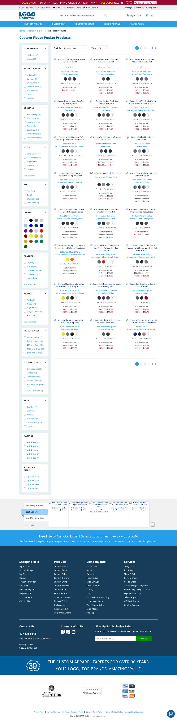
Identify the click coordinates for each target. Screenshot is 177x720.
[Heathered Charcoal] (63, 151)
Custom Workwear (62, 585)
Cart (150, 15)
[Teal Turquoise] (36, 241)
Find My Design (26, 570)
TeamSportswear (62, 597)
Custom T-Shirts (61, 577)
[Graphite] (103, 79)
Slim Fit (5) (31, 191)
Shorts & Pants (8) (34, 86)
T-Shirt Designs (136, 585)
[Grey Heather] (108, 223)
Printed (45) (32, 373)
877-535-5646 (44, 7)
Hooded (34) (32, 278)
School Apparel (131, 597)
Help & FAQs (25, 593)
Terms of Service (53, 712)
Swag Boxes (130, 566)
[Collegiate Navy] (72, 187)
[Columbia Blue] (26, 225)
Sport (27, 400)
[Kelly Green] (41, 241)
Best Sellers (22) (34, 134)
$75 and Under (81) (35, 345)
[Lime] (67, 259)
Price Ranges (31, 330)
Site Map (90, 612)
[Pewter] (146, 79)
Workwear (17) (33, 83)
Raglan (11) (32, 161)
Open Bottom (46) (34, 270)
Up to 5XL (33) (33, 484)
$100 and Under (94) (36, 349)
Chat (58, 7)
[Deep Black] (106, 151)
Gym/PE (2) (31, 411)
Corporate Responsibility (97, 597)
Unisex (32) (32, 59)
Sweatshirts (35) (34, 157)
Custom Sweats (61, 570)
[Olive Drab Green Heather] (99, 262)
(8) (37, 446)
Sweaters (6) (32, 90)
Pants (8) (30, 169)
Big (38, 30)
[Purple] (26, 231)
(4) (37, 450)
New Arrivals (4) (33, 122)
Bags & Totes (60, 601)
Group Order (130, 581)
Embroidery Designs (138, 589)
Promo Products (84, 24)
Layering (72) (32, 262)
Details (93, 3)
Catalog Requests (132, 605)
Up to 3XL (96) (33, 476)
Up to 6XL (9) (32, 488)
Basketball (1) (32, 418)
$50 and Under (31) (35, 341)
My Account (24, 566)
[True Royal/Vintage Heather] (135, 187)
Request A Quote (27, 589)
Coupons (23, 577)
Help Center (91, 7)
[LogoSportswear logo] (27, 18)
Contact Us (24, 601)
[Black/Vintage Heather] (139, 187)
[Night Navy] (110, 151)
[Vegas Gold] (41, 236)
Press (89, 593)
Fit (25, 184)
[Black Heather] (103, 223)
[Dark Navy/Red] (146, 298)
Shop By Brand (112, 24)
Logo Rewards (93, 585)
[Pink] (36, 231)
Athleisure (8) (32, 165)
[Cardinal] (31, 231)
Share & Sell (129, 574)
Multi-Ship (128, 570)
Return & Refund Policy (114, 712)
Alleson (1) (31, 304)
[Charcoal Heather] (67, 187)
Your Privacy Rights (95, 605)
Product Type (32, 68)
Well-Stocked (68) (34, 137)
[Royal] (36, 225)
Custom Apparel (33, 24)
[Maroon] (26, 236)
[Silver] (41, 220)
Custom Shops (131, 577)
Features (29, 256)
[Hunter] (72, 115)
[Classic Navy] (72, 223)
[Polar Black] (72, 298)
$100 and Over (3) (34, 353)
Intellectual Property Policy (73, 712)
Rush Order (58, 24)
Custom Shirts (60, 581)
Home (22, 30)
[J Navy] (135, 334)
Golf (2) (30, 94)
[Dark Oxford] (146, 223)
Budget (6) (31, 126)
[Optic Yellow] (63, 298)
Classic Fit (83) (33, 199)
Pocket (30, 30)
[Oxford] (144, 334)
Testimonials (92, 577)
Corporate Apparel (62, 612)
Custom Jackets (61, 566)
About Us (90, 570)
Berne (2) (31, 315)
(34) (38, 442)
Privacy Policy (39, 712)
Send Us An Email (43, 638)
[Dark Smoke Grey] (135, 115)
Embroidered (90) (34, 369)
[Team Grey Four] (135, 151)
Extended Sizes (29, 468)
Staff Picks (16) (33, 130)
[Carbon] (67, 223)
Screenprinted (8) (34, 380)
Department (31, 48)
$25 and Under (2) (34, 337)
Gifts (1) (30, 98)
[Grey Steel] (70, 79)
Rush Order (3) (33, 118)
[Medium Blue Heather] (99, 223)
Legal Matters (92, 608)
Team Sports (137, 24)
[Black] (31, 220)
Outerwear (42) (33, 274)
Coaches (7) (32, 407)
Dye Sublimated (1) (35, 390)
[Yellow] (31, 236)
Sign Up (143, 638)
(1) (37, 458)
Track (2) (30, 414)
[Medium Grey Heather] (139, 151)
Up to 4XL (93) (33, 480)
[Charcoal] (67, 115)
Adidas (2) (31, 300)
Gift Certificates (131, 601)
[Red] (41, 231)
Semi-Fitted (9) (33, 202)
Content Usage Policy (94, 712)
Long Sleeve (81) (34, 154)
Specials (29, 108)
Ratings (28, 436)
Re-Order (23, 585)
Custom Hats (60, 589)
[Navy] (41, 225)
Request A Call (25, 597)
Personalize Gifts (61, 608)
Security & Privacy (94, 601)
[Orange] (36, 236)
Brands (28, 293)
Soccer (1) (31, 426)
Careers (90, 574)
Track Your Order (73, 7)
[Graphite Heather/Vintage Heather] (144, 187)
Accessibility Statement (134, 712)
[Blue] (31, 225)
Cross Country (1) (34, 422)
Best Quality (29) (34, 114)
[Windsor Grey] (101, 151)
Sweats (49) (32, 79)
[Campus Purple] (103, 298)
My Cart (23, 574)
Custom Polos (60, 574)
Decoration (31, 362)
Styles (28, 147)
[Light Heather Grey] (72, 151)
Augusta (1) (32, 307)
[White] (26, 220)
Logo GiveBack (93, 581)
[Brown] (31, 241)
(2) (37, 454)
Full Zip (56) (32, 266)
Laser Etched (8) (34, 376)
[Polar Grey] (67, 298)
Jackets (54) (32, 75)
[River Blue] (74, 79)
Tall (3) (29, 195)
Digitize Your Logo (132, 593)
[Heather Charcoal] (137, 298)
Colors (28, 212)
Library (89, 589)
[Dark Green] (26, 246)
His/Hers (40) (32, 55)
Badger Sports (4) (34, 311)
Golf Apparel (60, 605)
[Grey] (36, 220)
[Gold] (26, 241)
